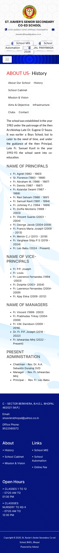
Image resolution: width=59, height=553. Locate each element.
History (38, 82)
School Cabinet (17, 90)
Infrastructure (41, 104)
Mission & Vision (18, 97)
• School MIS (40, 450)
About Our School (19, 82)
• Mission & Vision (13, 463)
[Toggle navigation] (7, 59)
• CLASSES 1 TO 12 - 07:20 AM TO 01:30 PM (14, 492)
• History (8, 450)
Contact (24, 112)
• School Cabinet (13, 456)
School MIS (23, 43)
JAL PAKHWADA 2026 (39, 49)
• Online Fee (39, 467)
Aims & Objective (18, 104)
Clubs (11, 112)
